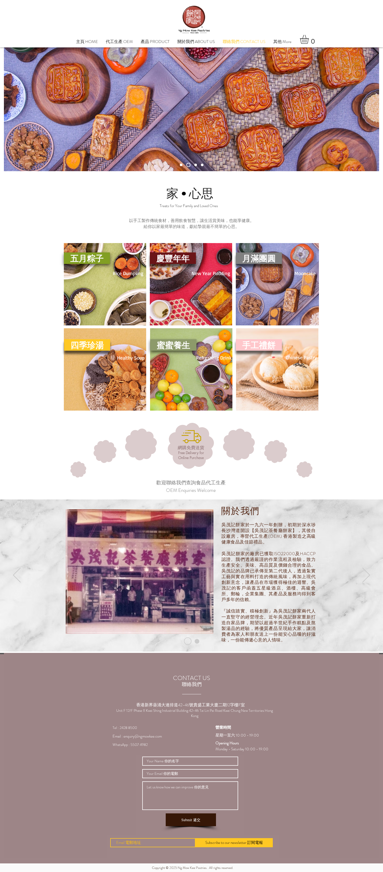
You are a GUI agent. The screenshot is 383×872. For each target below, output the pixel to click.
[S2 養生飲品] (202, 165)
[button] (155, 41)
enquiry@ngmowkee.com (142, 736)
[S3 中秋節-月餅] (187, 165)
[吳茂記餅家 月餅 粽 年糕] (187, 641)
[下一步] (366, 575)
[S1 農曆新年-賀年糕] (195, 165)
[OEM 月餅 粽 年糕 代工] (197, 641)
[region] (138, 573)
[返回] (17, 575)
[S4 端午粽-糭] (181, 165)
